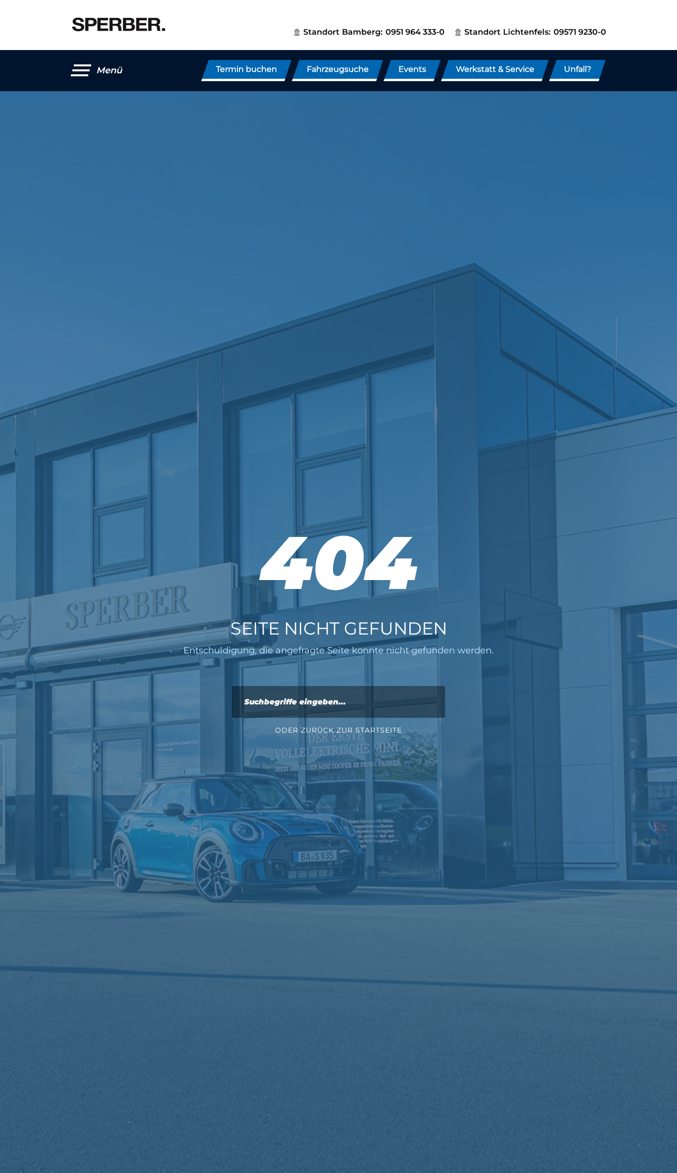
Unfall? (577, 69)
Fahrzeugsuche (338, 69)
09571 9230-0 (580, 32)
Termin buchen (246, 69)
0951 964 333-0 (415, 32)
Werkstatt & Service (495, 69)
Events (412, 69)
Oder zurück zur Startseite (338, 730)
